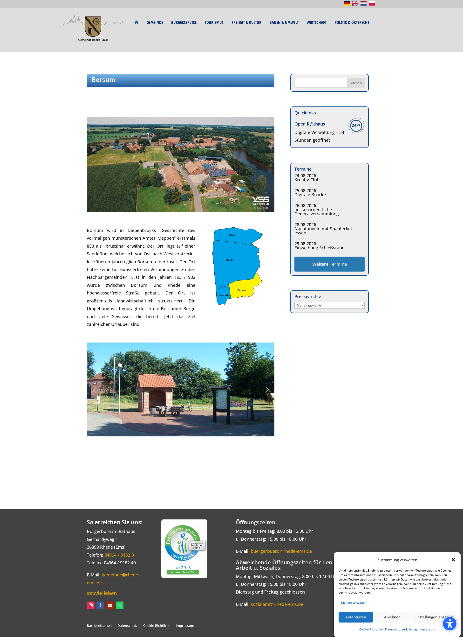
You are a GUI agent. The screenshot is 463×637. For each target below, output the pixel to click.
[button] (453, 559)
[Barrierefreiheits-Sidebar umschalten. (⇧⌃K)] (450, 623)
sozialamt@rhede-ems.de (277, 604)
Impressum (427, 629)
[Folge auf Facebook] (100, 605)
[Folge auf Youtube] (110, 605)
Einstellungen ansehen (434, 617)
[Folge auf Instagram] (91, 605)
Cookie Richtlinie (156, 625)
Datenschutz (127, 625)
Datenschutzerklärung (401, 629)
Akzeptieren (355, 617)
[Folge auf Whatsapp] (119, 605)
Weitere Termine (329, 264)
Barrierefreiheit (99, 625)
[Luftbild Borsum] (180, 210)
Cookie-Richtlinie (371, 629)
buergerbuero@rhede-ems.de (281, 551)
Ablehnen (392, 617)
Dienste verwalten (354, 603)
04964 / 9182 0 (119, 555)
